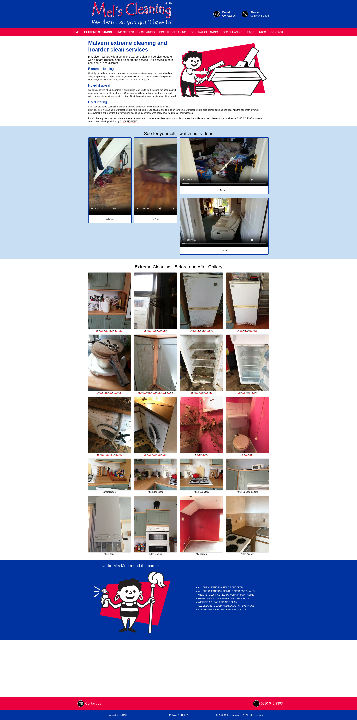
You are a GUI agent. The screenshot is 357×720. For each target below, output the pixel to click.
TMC (124, 715)
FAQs (250, 32)
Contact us (93, 703)
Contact (276, 32)
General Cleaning (204, 32)
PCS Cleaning (232, 32)
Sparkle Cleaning (172, 32)
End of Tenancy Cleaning (135, 32)
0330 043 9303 (272, 703)
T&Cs (262, 32)
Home (76, 32)
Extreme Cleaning (98, 32)
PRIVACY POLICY (178, 715)
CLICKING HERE (129, 121)
